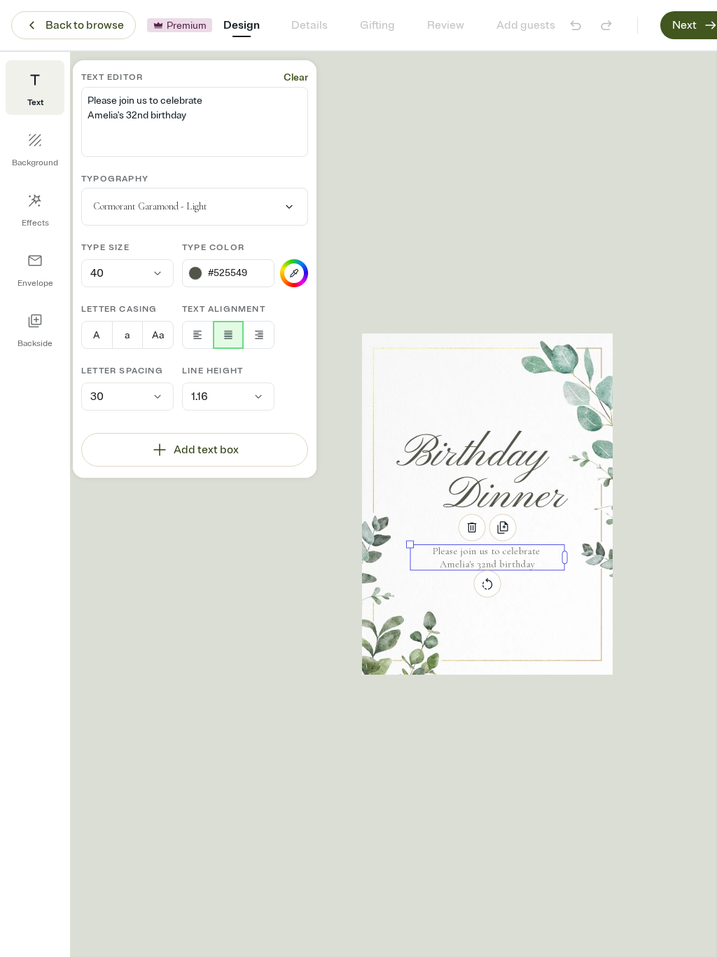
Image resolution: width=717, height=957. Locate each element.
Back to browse (85, 25)
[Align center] (228, 335)
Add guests (525, 25)
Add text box (206, 450)
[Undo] (575, 25)
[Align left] (198, 335)
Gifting (377, 25)
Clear (296, 77)
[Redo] (606, 25)
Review (445, 25)
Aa (158, 335)
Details (309, 25)
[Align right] (258, 335)
